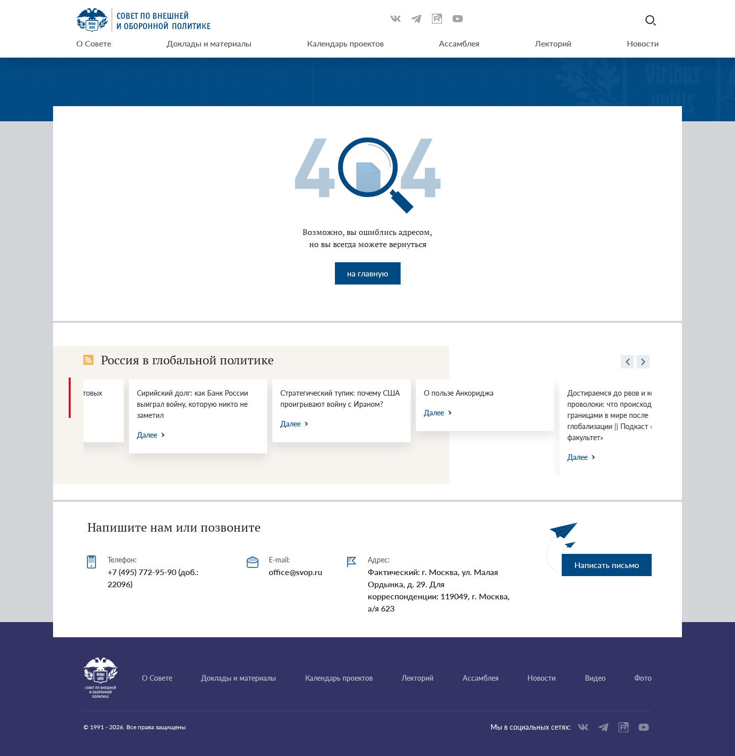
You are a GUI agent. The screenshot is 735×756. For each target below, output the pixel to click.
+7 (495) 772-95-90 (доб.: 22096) (153, 578)
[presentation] (627, 363)
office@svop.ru (295, 572)
